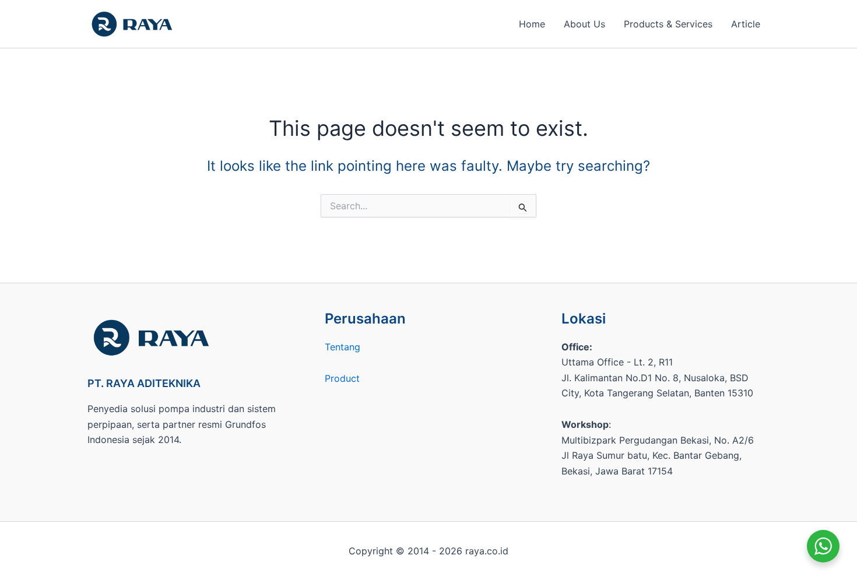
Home (532, 24)
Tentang (342, 347)
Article (745, 24)
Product (342, 378)
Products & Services (668, 24)
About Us (584, 24)
